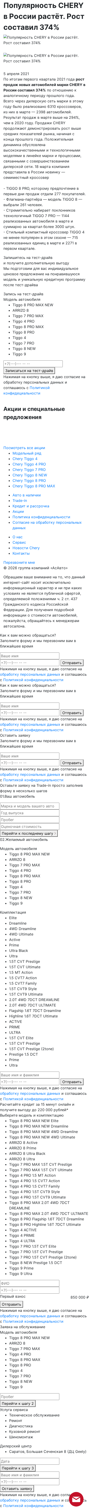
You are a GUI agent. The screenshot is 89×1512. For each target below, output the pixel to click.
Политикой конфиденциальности (33, 680)
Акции (18, 511)
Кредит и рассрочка (31, 506)
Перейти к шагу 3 (18, 1468)
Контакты (21, 553)
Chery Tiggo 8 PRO (29, 480)
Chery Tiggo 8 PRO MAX (34, 486)
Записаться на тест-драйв (29, 370)
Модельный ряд (27, 453)
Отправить (72, 662)
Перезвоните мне (19, 562)
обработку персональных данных (30, 674)
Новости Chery (26, 548)
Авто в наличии (27, 495)
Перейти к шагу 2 (18, 1403)
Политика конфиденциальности (41, 517)
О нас (18, 537)
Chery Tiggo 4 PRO (29, 464)
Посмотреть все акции (24, 447)
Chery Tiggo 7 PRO (29, 469)
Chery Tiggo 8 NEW (30, 475)
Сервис (19, 542)
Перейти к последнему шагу (28, 833)
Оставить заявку (17, 1488)
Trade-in (20, 500)
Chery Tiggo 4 (25, 458)
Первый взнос (13, 1296)
